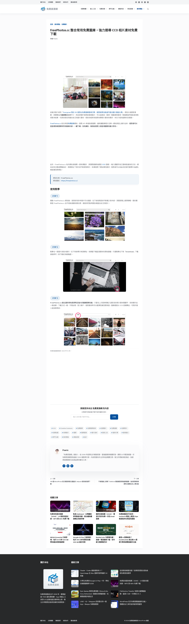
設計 (85, 437)
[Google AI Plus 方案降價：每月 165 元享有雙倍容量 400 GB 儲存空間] (83, 529)
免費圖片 (64, 24)
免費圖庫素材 (91, 428)
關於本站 (42, 2)
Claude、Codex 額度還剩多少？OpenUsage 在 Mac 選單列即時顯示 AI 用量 (93, 573)
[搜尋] (148, 9)
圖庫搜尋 (83, 433)
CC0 (103, 164)
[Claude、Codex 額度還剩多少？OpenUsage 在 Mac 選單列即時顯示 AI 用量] (75, 573)
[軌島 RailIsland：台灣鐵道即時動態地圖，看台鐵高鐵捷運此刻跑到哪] (83, 506)
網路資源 (75, 437)
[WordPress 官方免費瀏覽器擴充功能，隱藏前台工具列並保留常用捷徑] (114, 604)
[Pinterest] (142, 2)
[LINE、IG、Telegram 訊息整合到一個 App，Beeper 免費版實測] (75, 604)
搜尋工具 (104, 433)
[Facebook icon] (64, 465)
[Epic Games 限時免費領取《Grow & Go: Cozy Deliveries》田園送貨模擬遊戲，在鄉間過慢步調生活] (75, 594)
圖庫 (74, 433)
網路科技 (121, 9)
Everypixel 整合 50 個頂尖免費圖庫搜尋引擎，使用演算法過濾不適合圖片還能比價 (92, 112)
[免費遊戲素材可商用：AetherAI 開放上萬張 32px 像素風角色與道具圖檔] (129, 506)
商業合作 (65, 2)
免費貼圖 (54, 433)
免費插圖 (113, 428)
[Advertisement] (94, 57)
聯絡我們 (58, 2)
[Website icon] (67, 465)
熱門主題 (111, 9)
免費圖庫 (71, 123)
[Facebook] (136, 2)
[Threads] (148, 2)
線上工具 (93, 9)
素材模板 (65, 437)
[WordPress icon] (71, 465)
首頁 (51, 24)
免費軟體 (83, 9)
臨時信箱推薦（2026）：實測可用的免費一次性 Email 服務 (105, 516)
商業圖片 (65, 433)
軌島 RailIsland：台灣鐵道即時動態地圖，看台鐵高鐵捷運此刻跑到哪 (82, 516)
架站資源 (130, 9)
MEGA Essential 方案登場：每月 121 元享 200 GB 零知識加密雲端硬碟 (59, 539)
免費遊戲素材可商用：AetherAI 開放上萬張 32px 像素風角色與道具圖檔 (128, 516)
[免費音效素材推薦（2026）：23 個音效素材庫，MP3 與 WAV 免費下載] (60, 506)
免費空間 (102, 9)
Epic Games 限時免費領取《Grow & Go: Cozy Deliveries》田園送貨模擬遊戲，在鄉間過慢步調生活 (94, 593)
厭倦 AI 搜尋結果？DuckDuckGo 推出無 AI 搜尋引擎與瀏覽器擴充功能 (128, 539)
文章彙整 (50, 2)
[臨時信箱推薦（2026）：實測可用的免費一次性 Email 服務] (106, 506)
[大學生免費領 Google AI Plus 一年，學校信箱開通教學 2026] (75, 583)
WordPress (142, 620)
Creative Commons (65, 428)
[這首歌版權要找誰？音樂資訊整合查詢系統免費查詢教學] (114, 573)
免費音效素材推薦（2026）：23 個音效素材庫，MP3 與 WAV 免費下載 (59, 516)
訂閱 (114, 417)
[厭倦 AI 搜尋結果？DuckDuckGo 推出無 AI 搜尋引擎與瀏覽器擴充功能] (129, 529)
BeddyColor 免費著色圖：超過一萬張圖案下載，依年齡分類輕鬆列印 (105, 539)
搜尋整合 (125, 433)
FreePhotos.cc (55, 123)
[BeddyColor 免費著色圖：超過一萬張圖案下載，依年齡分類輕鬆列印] (106, 529)
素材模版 (139, 9)
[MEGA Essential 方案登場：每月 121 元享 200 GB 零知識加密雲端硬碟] (60, 529)
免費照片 (123, 428)
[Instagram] (145, 2)
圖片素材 (93, 433)
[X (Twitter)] (139, 2)
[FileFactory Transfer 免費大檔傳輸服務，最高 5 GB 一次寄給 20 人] (114, 594)
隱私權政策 (74, 2)
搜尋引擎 (114, 433)
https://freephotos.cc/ (69, 181)
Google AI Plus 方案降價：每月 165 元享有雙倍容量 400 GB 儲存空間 (82, 539)
